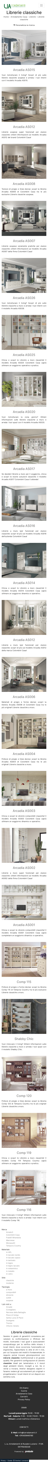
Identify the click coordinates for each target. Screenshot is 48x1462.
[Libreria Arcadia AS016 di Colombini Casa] (24, 503)
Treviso (9, 1323)
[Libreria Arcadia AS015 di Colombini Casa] (24, 47)
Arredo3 (9, 1232)
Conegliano (11, 1310)
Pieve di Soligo (12, 1315)
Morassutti (10, 1243)
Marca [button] (4, 1229)
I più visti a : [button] (7, 1304)
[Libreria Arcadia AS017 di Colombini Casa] (24, 446)
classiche (10, 1280)
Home (6, 17)
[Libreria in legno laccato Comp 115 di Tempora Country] (24, 959)
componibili (11, 1292)
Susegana (10, 1320)
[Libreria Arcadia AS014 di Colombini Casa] (24, 560)
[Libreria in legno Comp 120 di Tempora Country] (24, 1073)
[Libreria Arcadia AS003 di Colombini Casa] (24, 788)
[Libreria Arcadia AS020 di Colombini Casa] (24, 389)
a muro (9, 1289)
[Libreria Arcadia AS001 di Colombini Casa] (24, 902)
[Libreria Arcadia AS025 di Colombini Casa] (24, 332)
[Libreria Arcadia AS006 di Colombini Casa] (24, 674)
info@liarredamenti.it (27, 1433)
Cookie (10, 1460)
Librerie (32, 17)
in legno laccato (13, 1266)
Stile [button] (3, 1278)
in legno (9, 1263)
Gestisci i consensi (21, 1460)
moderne (10, 1283)
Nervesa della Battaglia (16, 1312)
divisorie (9, 1295)
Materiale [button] (5, 1249)
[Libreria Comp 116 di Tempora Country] (24, 1187)
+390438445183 (26, 1436)
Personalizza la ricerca (25, 25)
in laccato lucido (13, 1255)
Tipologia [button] (6, 1287)
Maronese (10, 1240)
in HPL (9, 1252)
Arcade (9, 1307)
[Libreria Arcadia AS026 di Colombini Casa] (24, 275)
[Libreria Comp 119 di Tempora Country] (24, 1130)
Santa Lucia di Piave (14, 1318)
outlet (8, 1298)
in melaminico (12, 1268)
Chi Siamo (24, 1388)
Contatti (24, 1397)
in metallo (10, 1271)
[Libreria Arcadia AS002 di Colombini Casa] (24, 845)
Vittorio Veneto (12, 1326)
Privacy (3, 1460)
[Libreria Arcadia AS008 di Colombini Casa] (24, 161)
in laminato (10, 1260)
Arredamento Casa (19, 17)
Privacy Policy (24, 1399)
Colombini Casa (13, 1235)
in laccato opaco (13, 1257)
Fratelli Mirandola (13, 1237)
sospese (9, 1300)
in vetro (9, 1274)
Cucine (24, 1391)
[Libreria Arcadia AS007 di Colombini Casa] (24, 218)
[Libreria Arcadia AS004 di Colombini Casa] (24, 731)
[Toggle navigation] (41, 5)
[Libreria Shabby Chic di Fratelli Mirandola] (24, 1016)
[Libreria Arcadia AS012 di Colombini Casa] (24, 104)
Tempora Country (13, 1246)
